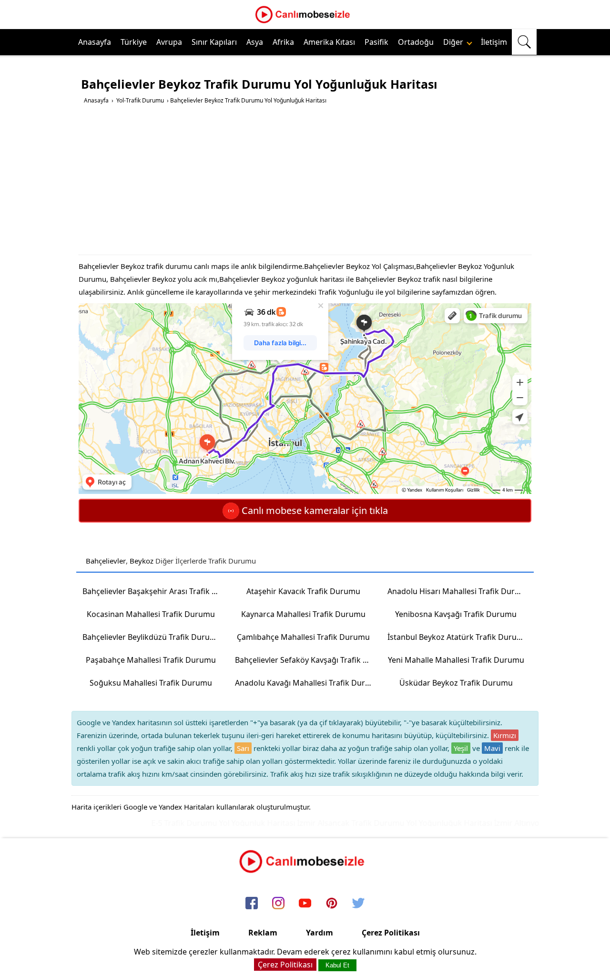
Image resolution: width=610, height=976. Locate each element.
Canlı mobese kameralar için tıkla (313, 510)
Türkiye (134, 42)
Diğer (454, 42)
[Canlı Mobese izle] (305, 22)
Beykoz (141, 560)
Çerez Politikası (391, 932)
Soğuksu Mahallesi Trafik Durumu (151, 683)
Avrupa (169, 42)
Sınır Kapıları (214, 42)
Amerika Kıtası (329, 42)
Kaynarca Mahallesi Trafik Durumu (303, 614)
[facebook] (251, 904)
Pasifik (376, 42)
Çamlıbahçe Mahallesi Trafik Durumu (303, 637)
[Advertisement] (306, 183)
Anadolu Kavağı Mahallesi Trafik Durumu (306, 683)
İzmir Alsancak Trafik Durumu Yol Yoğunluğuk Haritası (380, 823)
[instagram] (278, 904)
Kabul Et (337, 965)
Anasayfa (94, 42)
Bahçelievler (106, 560)
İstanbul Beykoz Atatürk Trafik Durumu (458, 637)
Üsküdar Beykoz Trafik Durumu (456, 683)
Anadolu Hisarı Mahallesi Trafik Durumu (459, 591)
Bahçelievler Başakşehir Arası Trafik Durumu (154, 591)
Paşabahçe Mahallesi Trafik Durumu (151, 660)
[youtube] (305, 904)
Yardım (319, 932)
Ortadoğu (416, 42)
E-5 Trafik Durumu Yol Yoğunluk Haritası (209, 823)
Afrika (283, 42)
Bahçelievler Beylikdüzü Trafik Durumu (152, 637)
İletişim (494, 42)
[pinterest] (331, 904)
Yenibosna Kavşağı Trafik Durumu (456, 614)
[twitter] (358, 904)
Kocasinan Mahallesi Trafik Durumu (151, 614)
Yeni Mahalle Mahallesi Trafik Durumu (456, 660)
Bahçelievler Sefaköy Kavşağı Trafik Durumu (306, 660)
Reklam (262, 932)
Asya (254, 42)
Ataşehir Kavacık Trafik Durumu (303, 591)
